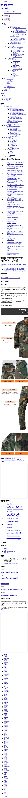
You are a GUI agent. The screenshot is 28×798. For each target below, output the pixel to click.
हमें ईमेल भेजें (3, 278)
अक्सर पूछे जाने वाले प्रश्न (9, 87)
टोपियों (14, 73)
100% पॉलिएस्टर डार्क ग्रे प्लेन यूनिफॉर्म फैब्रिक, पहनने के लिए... (15, 175)
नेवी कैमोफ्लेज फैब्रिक (14, 36)
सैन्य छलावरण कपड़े (11, 26)
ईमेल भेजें (2, 610)
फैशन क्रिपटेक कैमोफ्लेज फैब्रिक (14, 243)
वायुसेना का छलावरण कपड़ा (15, 40)
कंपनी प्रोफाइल (10, 79)
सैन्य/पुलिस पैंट (16, 65)
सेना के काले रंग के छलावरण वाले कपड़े (18, 114)
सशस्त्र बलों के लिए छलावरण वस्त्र (17, 42)
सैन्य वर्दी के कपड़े (10, 46)
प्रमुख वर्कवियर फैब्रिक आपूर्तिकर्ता (9, 578)
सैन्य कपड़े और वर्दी (7, 5)
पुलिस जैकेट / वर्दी (16, 66)
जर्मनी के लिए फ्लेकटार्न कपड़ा (13, 254)
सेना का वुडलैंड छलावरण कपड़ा (19, 28)
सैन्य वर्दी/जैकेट (16, 62)
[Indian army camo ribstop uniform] (14, 530)
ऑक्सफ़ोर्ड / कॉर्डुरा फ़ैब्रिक (18, 54)
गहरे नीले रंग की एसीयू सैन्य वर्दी (14, 507)
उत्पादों (5, 24)
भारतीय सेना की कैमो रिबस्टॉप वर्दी (15, 533)
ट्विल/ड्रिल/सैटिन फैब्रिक (18, 51)
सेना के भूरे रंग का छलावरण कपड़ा (20, 31)
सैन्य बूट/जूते (12, 77)
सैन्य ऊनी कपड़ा (5, 584)
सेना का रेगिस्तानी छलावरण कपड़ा (20, 30)
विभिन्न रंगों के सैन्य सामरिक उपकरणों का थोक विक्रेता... (14, 515)
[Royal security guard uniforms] (12, 518)
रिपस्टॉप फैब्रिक (16, 50)
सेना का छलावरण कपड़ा (15, 27)
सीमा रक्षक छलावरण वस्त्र (15, 43)
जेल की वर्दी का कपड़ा (17, 57)
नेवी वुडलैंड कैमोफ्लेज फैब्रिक (19, 38)
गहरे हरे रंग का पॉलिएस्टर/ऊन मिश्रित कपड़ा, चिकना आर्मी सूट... (15, 167)
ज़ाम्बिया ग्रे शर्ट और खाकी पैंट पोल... (10, 572)
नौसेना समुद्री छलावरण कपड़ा (19, 39)
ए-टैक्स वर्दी (9, 527)
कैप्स (14, 71)
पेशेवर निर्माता (5, 8)
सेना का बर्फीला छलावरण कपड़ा (19, 32)
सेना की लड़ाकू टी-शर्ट (11, 223)
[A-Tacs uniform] (10, 524)
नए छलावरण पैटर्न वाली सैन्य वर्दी (9, 595)
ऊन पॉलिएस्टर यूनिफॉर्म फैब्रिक (16, 47)
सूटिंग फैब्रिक (15, 53)
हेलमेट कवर (15, 75)
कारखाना (8, 83)
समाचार (5, 90)
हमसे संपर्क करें (7, 89)
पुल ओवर (14, 67)
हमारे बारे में (6, 78)
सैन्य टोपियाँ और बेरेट (14, 70)
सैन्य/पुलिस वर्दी (13, 59)
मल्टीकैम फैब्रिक (10, 240)
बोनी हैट (14, 74)
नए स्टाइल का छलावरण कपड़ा (16, 45)
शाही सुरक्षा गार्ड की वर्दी (12, 521)
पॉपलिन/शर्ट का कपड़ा (17, 55)
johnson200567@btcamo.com (11, 563)
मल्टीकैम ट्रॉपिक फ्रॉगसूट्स (14, 539)
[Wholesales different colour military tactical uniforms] (15, 511)
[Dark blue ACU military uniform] (14, 504)
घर (4, 23)
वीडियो (8, 85)
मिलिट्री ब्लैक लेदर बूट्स (12, 219)
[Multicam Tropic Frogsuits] (13, 536)
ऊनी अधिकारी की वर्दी (17, 69)
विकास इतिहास (10, 81)
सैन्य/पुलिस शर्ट (16, 63)
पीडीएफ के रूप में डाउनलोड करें (13, 278)
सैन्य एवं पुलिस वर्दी (10, 58)
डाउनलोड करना (10, 86)
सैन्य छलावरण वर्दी (16, 61)
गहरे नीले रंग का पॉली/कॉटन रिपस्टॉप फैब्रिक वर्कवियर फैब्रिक (14, 188)
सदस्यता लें (3, 605)
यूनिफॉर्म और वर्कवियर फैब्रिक (16, 49)
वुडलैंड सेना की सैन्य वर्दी (10, 458)
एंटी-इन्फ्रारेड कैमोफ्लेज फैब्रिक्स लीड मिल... (12, 589)
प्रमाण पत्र (9, 82)
